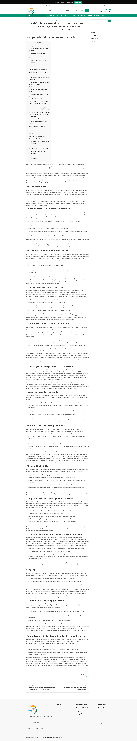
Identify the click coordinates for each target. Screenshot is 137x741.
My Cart (100, 714)
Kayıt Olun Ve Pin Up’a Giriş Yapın (37, 136)
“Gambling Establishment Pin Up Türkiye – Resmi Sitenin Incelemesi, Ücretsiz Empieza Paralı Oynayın (39, 114)
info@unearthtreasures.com (35, 726)
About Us (57, 708)
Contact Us (58, 711)
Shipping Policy (80, 711)
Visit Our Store (58, 717)
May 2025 (93, 29)
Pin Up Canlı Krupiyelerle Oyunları (37, 98)
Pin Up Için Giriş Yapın (34, 156)
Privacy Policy (79, 714)
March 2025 (93, 35)
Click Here (78, 2)
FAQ (56, 720)
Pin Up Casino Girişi (33, 158)
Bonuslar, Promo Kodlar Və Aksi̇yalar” (38, 69)
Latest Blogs (58, 714)
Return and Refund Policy (82, 708)
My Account (101, 708)
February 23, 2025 (65, 30)
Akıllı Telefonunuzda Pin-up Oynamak (38, 72)
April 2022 (93, 41)
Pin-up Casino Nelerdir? (35, 75)
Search (87, 10)
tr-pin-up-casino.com (38, 198)
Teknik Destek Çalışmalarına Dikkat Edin (38, 148)
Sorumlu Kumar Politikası (35, 119)
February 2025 (94, 38)
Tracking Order (101, 723)
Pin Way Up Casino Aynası (35, 46)
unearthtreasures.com (46, 737)
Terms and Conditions (81, 717)
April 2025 (93, 32)
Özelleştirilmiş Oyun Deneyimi (36, 139)
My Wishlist (100, 720)
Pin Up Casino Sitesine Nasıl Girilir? (37, 53)
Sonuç (30, 131)
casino (58, 20)
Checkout (100, 717)
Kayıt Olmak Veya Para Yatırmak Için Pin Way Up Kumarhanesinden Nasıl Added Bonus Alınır (39, 103)
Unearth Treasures (53, 30)
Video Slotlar (32, 133)
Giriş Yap (31, 87)
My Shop (100, 711)
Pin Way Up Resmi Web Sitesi (36, 146)
